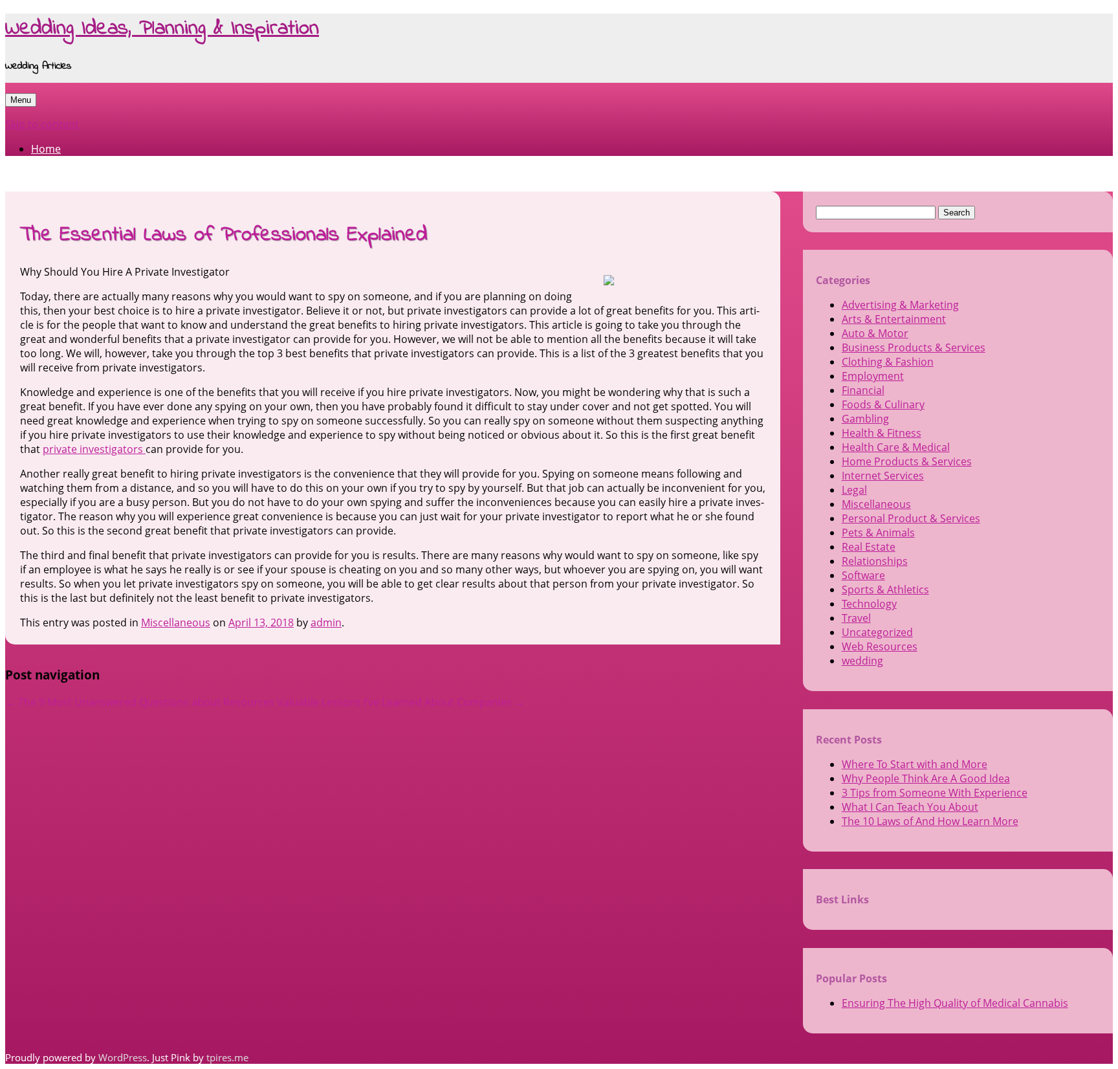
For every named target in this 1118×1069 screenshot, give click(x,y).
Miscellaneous (175, 622)
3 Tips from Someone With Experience (934, 793)
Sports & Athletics (885, 589)
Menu (20, 100)
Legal (854, 490)
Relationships (875, 561)
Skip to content (42, 124)
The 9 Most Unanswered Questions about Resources (139, 702)
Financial (863, 390)
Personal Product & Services (911, 518)
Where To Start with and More (914, 764)
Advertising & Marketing (900, 305)
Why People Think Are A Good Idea (926, 778)
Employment (873, 376)
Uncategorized (877, 632)
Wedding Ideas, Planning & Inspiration (162, 29)
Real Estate (868, 547)
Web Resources (879, 646)
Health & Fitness (881, 433)
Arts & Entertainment (894, 319)
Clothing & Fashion (888, 362)
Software (863, 575)
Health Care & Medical (896, 447)
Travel (856, 618)
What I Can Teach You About (910, 807)
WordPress (122, 1057)
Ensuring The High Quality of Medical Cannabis (955, 1003)
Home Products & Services (907, 461)
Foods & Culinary (883, 404)
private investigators (94, 449)
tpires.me (227, 1057)
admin (326, 622)
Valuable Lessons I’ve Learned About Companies (401, 702)
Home (46, 149)
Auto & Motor (875, 333)
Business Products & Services (913, 347)
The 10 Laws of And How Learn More (930, 821)
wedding (862, 661)
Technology (869, 604)
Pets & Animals (878, 532)
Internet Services (883, 475)
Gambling (865, 419)
